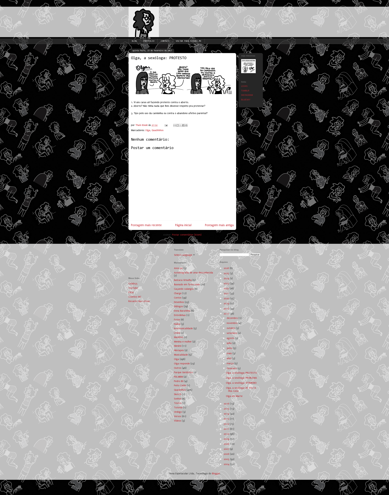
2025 (227, 273)
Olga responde (182, 363)
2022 (227, 288)
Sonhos (177, 398)
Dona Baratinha (182, 310)
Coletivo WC (134, 296)
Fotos (177, 319)
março (230, 363)
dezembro (233, 318)
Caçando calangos (184, 288)
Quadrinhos (158, 130)
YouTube (133, 288)
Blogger (216, 473)
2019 (227, 303)
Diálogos (178, 306)
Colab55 (133, 283)
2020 (227, 298)
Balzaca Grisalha (183, 280)
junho (230, 348)
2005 (227, 459)
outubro (231, 328)
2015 (227, 408)
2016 (227, 403)
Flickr (131, 292)
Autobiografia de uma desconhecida (193, 272)
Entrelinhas (180, 315)
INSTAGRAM (247, 95)
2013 (227, 418)
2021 (227, 293)
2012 (227, 423)
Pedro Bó (179, 381)
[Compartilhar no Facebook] (183, 125)
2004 (227, 464)
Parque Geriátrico (183, 372)
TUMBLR (245, 91)
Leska (177, 332)
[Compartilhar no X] (180, 125)
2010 (227, 433)
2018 (227, 308)
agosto (231, 338)
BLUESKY (245, 100)
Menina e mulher (183, 341)
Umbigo (178, 411)
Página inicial (183, 225)
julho (229, 343)
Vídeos (177, 420)
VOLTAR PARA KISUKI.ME (188, 41)
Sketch (177, 394)
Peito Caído (180, 385)
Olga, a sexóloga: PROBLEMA (241, 377)
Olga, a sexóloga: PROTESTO (241, 372)
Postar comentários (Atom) (186, 234)
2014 (227, 413)
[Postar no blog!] (177, 125)
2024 (227, 278)
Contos (177, 297)
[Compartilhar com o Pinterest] (186, 125)
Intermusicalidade (183, 328)
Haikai (177, 324)
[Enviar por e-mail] (174, 125)
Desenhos (179, 302)
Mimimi (177, 345)
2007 (227, 449)
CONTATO (165, 41)
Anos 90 (178, 268)
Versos (177, 416)
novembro (232, 323)
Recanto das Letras (139, 301)
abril (229, 358)
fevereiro (232, 368)
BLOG (134, 41)
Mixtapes (179, 350)
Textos (178, 403)
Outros (177, 367)
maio (230, 353)
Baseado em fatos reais (187, 284)
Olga (147, 130)
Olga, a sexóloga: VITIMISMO (241, 382)
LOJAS (244, 86)
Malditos (178, 337)
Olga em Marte (234, 396)
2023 (227, 283)
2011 (227, 428)
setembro (232, 333)
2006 (227, 454)
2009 (227, 439)
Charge (178, 293)
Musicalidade (181, 354)
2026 (227, 268)
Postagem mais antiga (219, 225)
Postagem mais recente (146, 225)
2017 (227, 313)
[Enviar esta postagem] (165, 125)
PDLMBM (178, 376)
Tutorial (178, 407)
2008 (227, 444)
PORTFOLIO (148, 41)
